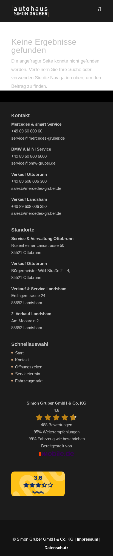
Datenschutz (56, 547)
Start (19, 353)
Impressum (87, 539)
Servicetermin (27, 373)
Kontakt (22, 359)
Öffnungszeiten (28, 367)
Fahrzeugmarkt (29, 381)
